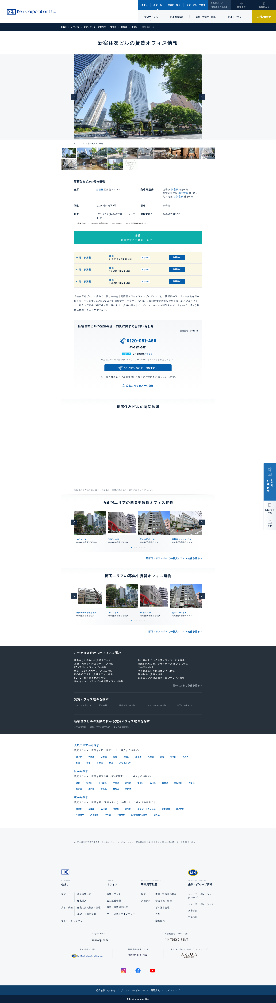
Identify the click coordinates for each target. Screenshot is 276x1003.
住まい (144, 5)
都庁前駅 (183, 193)
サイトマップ (172, 990)
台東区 (104, 789)
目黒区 (165, 783)
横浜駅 (157, 815)
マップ (149, 354)
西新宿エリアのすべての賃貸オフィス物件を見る (173, 558)
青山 (111, 763)
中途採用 (193, 917)
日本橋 (104, 757)
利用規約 (155, 990)
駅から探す (81, 797)
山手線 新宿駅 (80, 727)
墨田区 (91, 789)
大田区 (192, 783)
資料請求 (177, 257)
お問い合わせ (264, 16)
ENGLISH (215, 3)
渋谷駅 (116, 809)
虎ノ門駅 (180, 809)
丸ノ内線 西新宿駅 (122, 727)
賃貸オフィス (114, 894)
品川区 (153, 783)
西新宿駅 (178, 196)
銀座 (78, 763)
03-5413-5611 (138, 347)
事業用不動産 (174, 5)
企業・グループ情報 (196, 5)
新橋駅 (91, 809)
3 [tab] (136, 547)
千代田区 (103, 783)
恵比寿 (138, 757)
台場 (88, 763)
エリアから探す (81, 705)
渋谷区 (89, 783)
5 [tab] (141, 547)
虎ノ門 (79, 757)
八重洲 (151, 757)
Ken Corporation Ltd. (31, 12)
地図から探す (183, 705)
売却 (157, 914)
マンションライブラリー (74, 921)
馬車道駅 (94, 815)
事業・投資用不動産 (206, 17)
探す (63, 894)
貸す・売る (67, 907)
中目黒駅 (80, 815)
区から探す (104, 705)
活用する (145, 901)
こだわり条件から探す (156, 705)
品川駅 (104, 809)
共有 (270, 526)
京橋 (115, 757)
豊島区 (116, 789)
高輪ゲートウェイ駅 (147, 809)
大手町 (173, 757)
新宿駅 (174, 189)
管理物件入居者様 (219, 7)
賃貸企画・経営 (163, 901)
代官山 (126, 757)
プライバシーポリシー (133, 990)
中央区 (116, 783)
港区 (78, 783)
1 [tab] (131, 547)
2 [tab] (134, 547)
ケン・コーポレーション (201, 904)
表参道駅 (166, 809)
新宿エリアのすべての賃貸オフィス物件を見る (174, 631)
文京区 (141, 783)
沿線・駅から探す (127, 705)
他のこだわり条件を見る (186, 685)
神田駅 (108, 815)
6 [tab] (144, 547)
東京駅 (79, 809)
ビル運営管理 (177, 17)
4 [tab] (139, 547)
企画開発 (160, 920)
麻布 (162, 757)
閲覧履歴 (241, 7)
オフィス (157, 5)
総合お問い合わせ (105, 990)
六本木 (91, 757)
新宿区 (100, 189)
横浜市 (128, 789)
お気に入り (264, 7)
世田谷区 (178, 783)
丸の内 (186, 757)
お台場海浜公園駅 (139, 815)
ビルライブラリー (237, 17)
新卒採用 (193, 910)
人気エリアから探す (86, 745)
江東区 (79, 789)
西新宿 (100, 763)
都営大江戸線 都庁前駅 (100, 727)
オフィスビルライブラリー (121, 913)
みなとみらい (125, 763)
